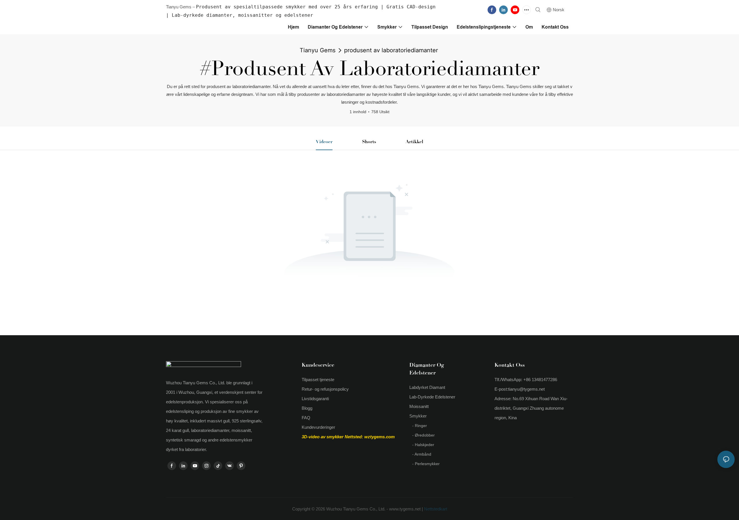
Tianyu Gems (317, 50)
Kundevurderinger (318, 427)
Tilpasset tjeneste (318, 379)
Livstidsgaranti (315, 398)
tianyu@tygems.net (526, 389)
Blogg (307, 408)
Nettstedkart (435, 508)
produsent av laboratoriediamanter (391, 50)
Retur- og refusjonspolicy (325, 389)
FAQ (306, 417)
